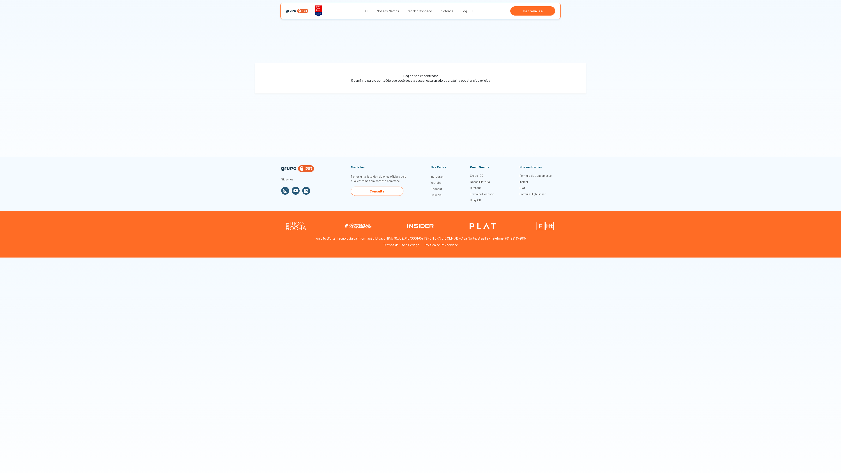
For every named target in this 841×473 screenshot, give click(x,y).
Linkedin (436, 195)
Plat (522, 188)
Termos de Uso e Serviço (401, 245)
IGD (366, 11)
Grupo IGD (476, 175)
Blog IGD (466, 11)
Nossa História (480, 182)
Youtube (436, 182)
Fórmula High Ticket (532, 194)
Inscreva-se (533, 11)
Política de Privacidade (441, 245)
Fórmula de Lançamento (535, 175)
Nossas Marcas (387, 11)
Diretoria (476, 188)
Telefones (446, 11)
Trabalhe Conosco (419, 11)
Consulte (377, 191)
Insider (523, 182)
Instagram (437, 176)
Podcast (436, 189)
